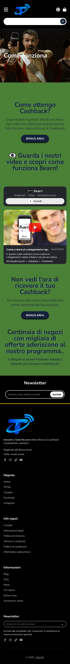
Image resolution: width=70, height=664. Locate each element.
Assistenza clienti (13, 600)
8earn (38, 191)
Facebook (9, 497)
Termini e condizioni (14, 541)
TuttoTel (39, 657)
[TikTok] (15, 459)
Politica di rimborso (14, 535)
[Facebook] (5, 459)
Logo (22, 10)
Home (7, 481)
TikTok (7, 486)
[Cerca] (63, 21)
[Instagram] (10, 459)
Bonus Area (10, 595)
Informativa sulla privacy (17, 551)
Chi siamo (9, 590)
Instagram (9, 502)
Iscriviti (56, 394)
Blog (6, 574)
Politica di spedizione (15, 546)
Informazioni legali (13, 530)
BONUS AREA (35, 139)
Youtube (8, 492)
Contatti (8, 525)
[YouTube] (21, 459)
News (7, 584)
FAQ (6, 579)
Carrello (65, 9)
